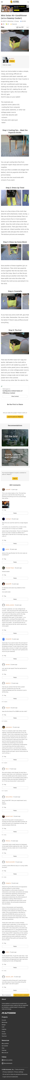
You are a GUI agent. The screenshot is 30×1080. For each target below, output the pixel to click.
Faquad (8, 708)
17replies (5, 790)
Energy (17, 21)
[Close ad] (28, 6)
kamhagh (8, 519)
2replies (5, 762)
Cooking (4, 1029)
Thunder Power (10, 568)
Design (4, 1025)
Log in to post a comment (21, 995)
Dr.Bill (7, 952)
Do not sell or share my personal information (15, 1074)
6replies (5, 701)
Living (3, 1031)
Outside (4, 1034)
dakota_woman (10, 605)
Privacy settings (18, 1072)
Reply (15, 513)
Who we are (5, 1052)
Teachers (4, 1036)
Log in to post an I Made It (15, 417)
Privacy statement (8, 1072)
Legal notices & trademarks (10, 1077)
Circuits (4, 1020)
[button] (2, 2)
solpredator (9, 727)
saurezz (8, 664)
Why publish (5, 1043)
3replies (5, 721)
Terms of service (19, 1069)
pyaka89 (8, 489)
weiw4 (7, 549)
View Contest (15, 396)
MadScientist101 (10, 862)
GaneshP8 (8, 584)
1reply (4, 834)
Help (3, 1048)
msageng (8, 883)
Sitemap (4, 1050)
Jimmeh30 (8, 639)
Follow (12, 61)
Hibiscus (8, 841)
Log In (15, 478)
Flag (5, 510)
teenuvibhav (9, 797)
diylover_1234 (9, 976)
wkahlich (8, 683)
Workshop (10, 21)
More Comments (6, 995)
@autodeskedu (8, 1063)
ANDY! (4, 21)
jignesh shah (9, 816)
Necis (7, 769)
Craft (3, 1027)
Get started (5, 1046)
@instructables (8, 1060)
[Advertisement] (15, 8)
